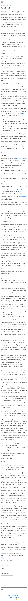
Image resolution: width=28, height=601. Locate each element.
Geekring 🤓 (14, 599)
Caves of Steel (23, 196)
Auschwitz (17, 158)
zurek (21, 113)
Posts (18, 2)
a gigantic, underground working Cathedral (13, 190)
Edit (20, 595)
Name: (2, 568)
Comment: (3, 578)
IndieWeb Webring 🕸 (14, 597)
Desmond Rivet (6, 2)
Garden (22, 2)
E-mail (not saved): (5, 573)
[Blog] (1, 5)
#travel (2, 558)
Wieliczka (24, 158)
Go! (2, 589)
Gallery (25, 2)
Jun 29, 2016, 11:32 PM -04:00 (9, 5)
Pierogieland (5, 8)
